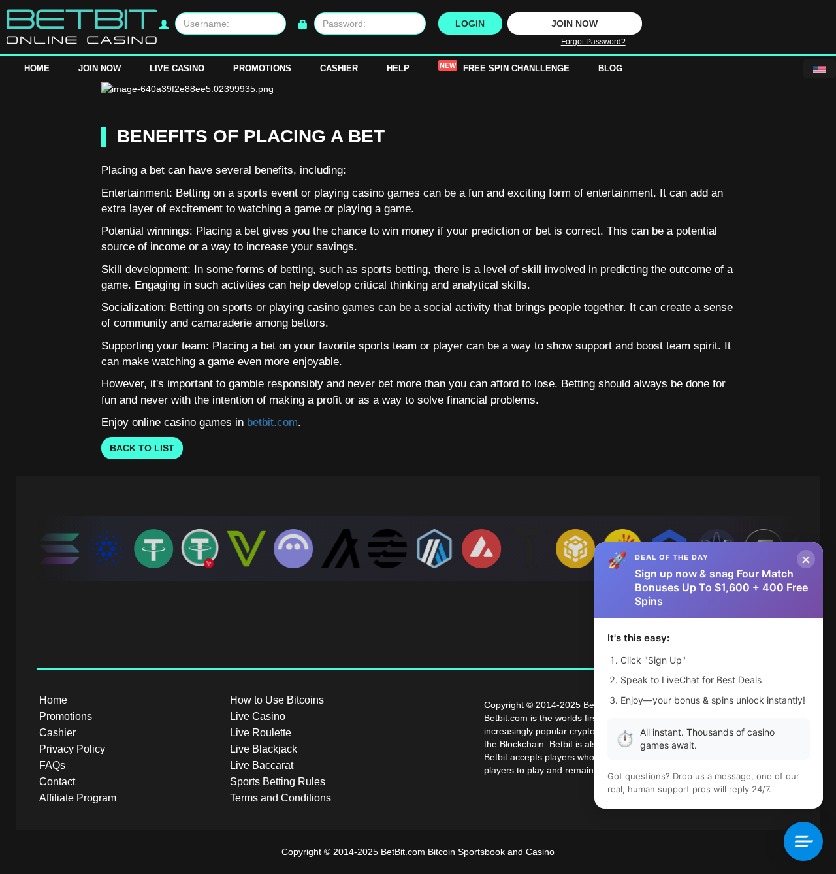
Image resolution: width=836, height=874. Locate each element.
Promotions (262, 68)
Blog (610, 68)
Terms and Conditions (280, 797)
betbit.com (272, 422)
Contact (57, 781)
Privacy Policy (72, 748)
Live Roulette (260, 732)
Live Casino (177, 68)
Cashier (339, 68)
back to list (142, 448)
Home (37, 68)
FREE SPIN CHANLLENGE (505, 67)
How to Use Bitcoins (277, 699)
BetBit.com (403, 852)
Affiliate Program (77, 797)
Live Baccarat (261, 765)
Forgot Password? (593, 41)
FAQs (52, 765)
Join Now (99, 68)
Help (398, 68)
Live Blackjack (263, 748)
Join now (574, 23)
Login (470, 23)
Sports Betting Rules (277, 781)
